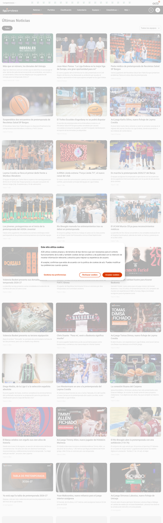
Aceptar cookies (112, 275)
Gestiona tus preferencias (55, 275)
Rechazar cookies (89, 275)
